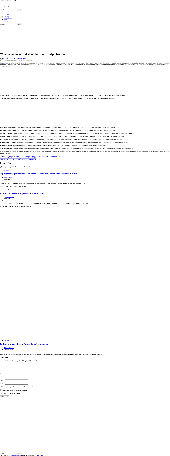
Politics (6, 21)
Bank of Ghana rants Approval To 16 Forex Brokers (23, 193)
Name (2, 377)
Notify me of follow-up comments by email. (14, 390)
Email (2, 380)
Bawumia (6, 14)
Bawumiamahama (5, 4)
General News (8, 18)
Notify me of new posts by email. (11, 393)
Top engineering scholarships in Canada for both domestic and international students (38, 174)
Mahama (6, 19)
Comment (3, 374)
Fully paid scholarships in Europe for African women (24, 344)
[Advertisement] (85, 38)
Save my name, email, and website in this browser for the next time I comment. (24, 387)
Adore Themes (40, 455)
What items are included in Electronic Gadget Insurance (47, 156)
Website (2, 383)
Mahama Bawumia (22, 58)
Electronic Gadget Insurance (23, 156)
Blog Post (6, 16)
